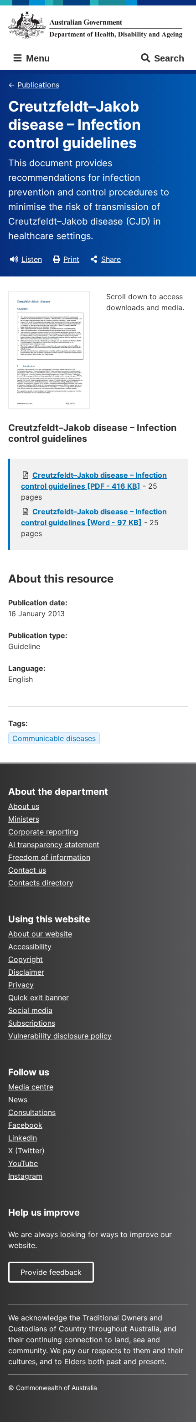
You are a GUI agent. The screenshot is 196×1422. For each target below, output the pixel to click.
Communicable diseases (54, 738)
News (17, 1099)
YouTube (23, 1163)
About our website (40, 933)
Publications (38, 84)
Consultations (32, 1112)
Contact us (27, 870)
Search (169, 58)
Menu (36, 58)
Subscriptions (31, 1023)
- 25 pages (94, 486)
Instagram (25, 1176)
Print (71, 259)
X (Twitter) (26, 1150)
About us (23, 806)
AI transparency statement (53, 844)
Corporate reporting (43, 831)
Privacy (21, 984)
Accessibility (30, 946)
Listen (31, 259)
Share (111, 259)
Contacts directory (40, 882)
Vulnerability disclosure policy (60, 1035)
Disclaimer (26, 972)
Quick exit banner (38, 997)
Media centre (30, 1086)
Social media (30, 1010)
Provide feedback (51, 1272)
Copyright (25, 959)
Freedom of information (49, 857)
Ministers (23, 819)
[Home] (98, 24)
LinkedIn (22, 1137)
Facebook (25, 1125)
